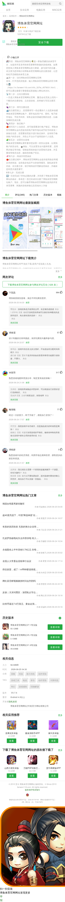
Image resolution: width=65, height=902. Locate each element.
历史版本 (48, 194)
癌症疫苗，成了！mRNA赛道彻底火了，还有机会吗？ (20, 569)
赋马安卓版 (53, 733)
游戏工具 (15, 680)
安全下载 (43, 42)
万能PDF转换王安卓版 (32, 767)
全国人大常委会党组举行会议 (17, 561)
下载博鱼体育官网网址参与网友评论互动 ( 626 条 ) (32, 284)
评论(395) (20, 194)
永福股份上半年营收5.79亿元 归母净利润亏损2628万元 (20, 549)
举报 (1, 898)
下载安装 (37, 31)
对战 (21, 673)
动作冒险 (42, 673)
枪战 (25, 680)
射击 (33, 680)
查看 (11, 740)
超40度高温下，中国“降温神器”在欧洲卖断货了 (20, 515)
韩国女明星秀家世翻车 (14, 503)
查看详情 (55, 627)
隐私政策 (13, 701)
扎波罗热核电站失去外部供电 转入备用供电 (20, 538)
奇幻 (13, 686)
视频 (59, 194)
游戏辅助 (23, 686)
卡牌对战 (54, 680)
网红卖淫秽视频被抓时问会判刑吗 (19, 580)
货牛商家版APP (53, 767)
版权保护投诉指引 (32, 789)
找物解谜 (35, 686)
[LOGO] (8, 3)
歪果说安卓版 (11, 733)
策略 (13, 673)
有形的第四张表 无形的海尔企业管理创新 (20, 526)
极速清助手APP (32, 733)
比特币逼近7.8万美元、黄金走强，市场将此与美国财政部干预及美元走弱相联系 (20, 603)
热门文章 (34, 194)
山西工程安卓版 (11, 767)
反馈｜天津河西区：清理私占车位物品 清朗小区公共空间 (20, 592)
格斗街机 (31, 673)
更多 (60, 277)
